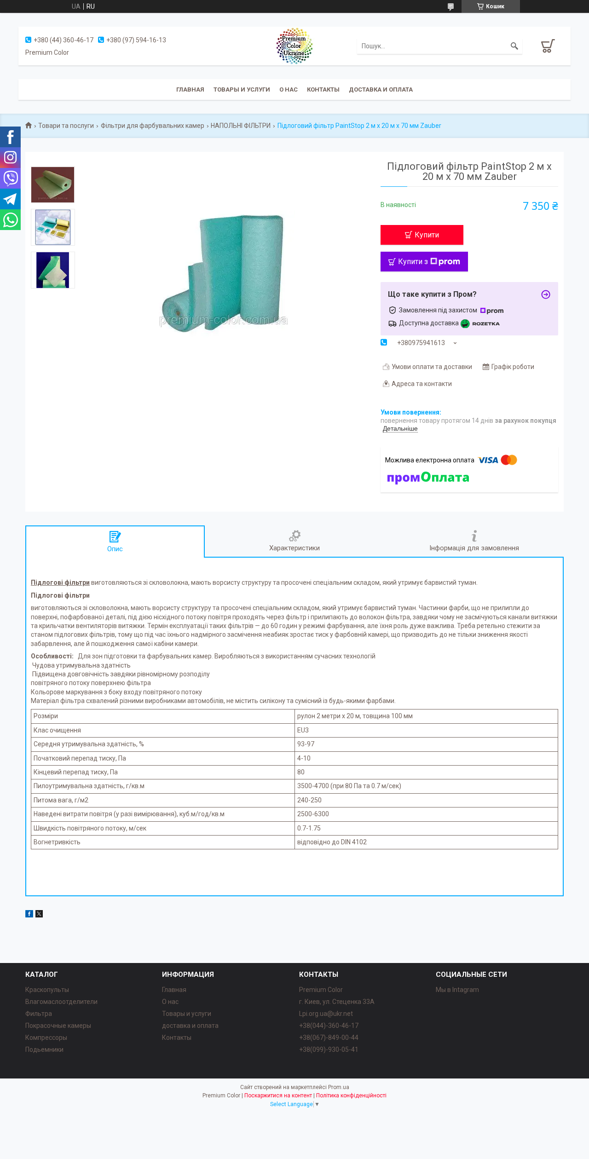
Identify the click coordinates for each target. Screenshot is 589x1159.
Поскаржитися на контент (278, 1095)
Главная (190, 89)
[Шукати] (514, 46)
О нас (288, 89)
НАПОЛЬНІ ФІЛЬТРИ (241, 125)
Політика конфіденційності (351, 1095)
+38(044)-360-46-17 (328, 1025)
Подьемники (44, 1049)
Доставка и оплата (381, 89)
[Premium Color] (294, 45)
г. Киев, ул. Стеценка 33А (337, 1001)
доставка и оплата (190, 1025)
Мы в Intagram (457, 989)
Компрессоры (46, 1037)
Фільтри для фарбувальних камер (152, 125)
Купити (427, 235)
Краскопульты (47, 989)
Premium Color (321, 989)
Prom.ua (338, 1087)
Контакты (323, 89)
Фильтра (38, 1013)
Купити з (413, 261)
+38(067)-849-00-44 (328, 1037)
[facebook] (29, 915)
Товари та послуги (66, 125)
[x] (39, 915)
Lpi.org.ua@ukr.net (326, 1013)
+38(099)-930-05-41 (328, 1049)
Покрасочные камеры (58, 1025)
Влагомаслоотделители (61, 1001)
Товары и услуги (242, 89)
